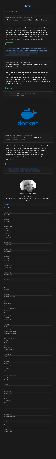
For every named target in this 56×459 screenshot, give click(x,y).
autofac (6, 299)
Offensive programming (10, 375)
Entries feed (7, 427)
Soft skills (7, 396)
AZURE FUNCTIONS (25, 48)
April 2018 (7, 233)
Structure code (8, 400)
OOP (5, 382)
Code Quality (7, 319)
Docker (6, 336)
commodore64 (7, 322)
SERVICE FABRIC (43, 50)
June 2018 (7, 230)
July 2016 (7, 254)
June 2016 (7, 256)
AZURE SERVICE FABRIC (36, 48)
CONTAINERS (8, 50)
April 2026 (7, 207)
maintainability (8, 366)
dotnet (6, 340)
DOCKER (26, 50)
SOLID (5, 398)
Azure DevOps (7, 303)
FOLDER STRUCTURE (34, 50)
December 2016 (8, 247)
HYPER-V (27, 168)
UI (4, 407)
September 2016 (8, 251)
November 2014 (8, 274)
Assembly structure (9, 296)
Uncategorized (8, 409)
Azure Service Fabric (10, 308)
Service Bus (7, 391)
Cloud (5, 312)
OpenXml (6, 384)
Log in (6, 424)
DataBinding (7, 329)
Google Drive (7, 354)
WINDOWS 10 (28, 170)
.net (5, 282)
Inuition (6, 361)
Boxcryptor (7, 310)
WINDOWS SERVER (35, 170)
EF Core (6, 342)
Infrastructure (8, 359)
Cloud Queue (7, 315)
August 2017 (7, 242)
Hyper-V (6, 356)
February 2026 (8, 212)
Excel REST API (8, 347)
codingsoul (28, 6)
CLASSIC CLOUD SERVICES (11, 54)
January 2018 (7, 237)
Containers (7, 324)
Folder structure (9, 349)
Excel (5, 345)
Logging (6, 363)
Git (5, 352)
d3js (5, 326)
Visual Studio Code (9, 416)
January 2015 (7, 272)
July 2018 (7, 228)
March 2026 (7, 210)
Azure (5, 301)
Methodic (6, 368)
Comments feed (8, 429)
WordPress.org (8, 431)
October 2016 (7, 249)
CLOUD (44, 48)
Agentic (6, 285)
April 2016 (7, 260)
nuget (5, 372)
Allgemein (7, 289)
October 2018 (7, 224)
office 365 (7, 379)
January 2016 (7, 267)
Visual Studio (8, 414)
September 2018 (8, 226)
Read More (9, 43)
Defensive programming (10, 331)
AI (4, 287)
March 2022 (7, 217)
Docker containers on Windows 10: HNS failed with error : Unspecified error (26, 139)
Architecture (7, 292)
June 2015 (7, 270)
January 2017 (7, 244)
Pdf (5, 386)
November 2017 (8, 240)
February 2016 (8, 265)
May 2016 (6, 258)
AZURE (18, 48)
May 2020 (6, 221)
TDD (5, 402)
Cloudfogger (7, 317)
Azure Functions (8, 305)
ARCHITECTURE (12, 48)
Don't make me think (9, 338)
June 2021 (7, 219)
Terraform (7, 405)
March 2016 (7, 263)
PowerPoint (7, 389)
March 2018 (7, 235)
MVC (5, 370)
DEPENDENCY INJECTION (18, 50)
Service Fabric (8, 393)
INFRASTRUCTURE (33, 168)
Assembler (7, 294)
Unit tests (7, 412)
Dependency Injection (10, 333)
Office (6, 377)
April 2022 (7, 214)
